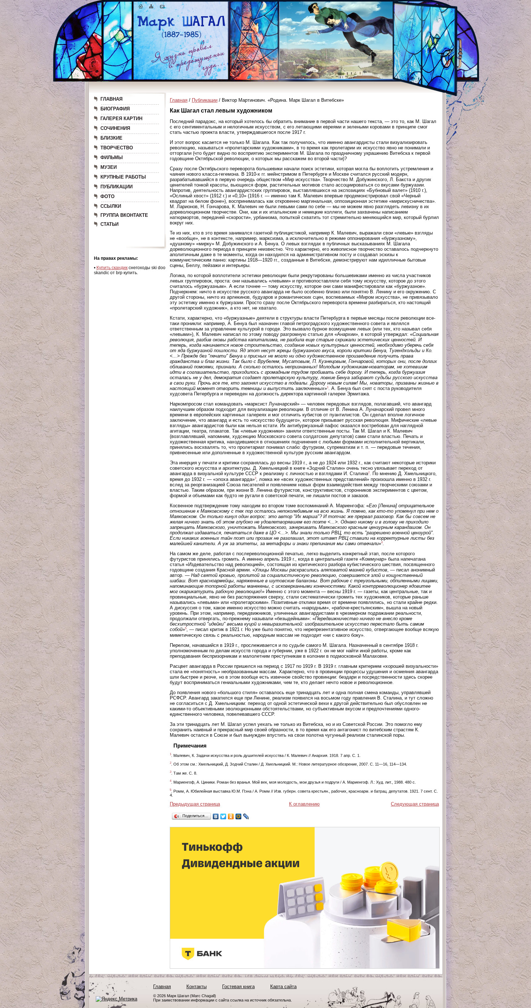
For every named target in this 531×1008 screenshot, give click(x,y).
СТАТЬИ (109, 224)
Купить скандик (112, 267)
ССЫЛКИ (110, 206)
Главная (178, 100)
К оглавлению (304, 804)
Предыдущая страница (195, 804)
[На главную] (141, 7)
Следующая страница (415, 804)
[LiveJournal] (246, 816)
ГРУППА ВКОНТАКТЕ (124, 215)
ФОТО (107, 196)
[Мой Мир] (238, 816)
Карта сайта (283, 986)
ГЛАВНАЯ (111, 99)
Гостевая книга (238, 986)
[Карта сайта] (151, 7)
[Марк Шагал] (181, 38)
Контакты (196, 986)
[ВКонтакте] (216, 816)
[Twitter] (223, 816)
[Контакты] (162, 7)
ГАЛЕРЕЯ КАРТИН (121, 118)
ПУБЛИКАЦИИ (116, 186)
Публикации (204, 100)
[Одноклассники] (231, 816)
